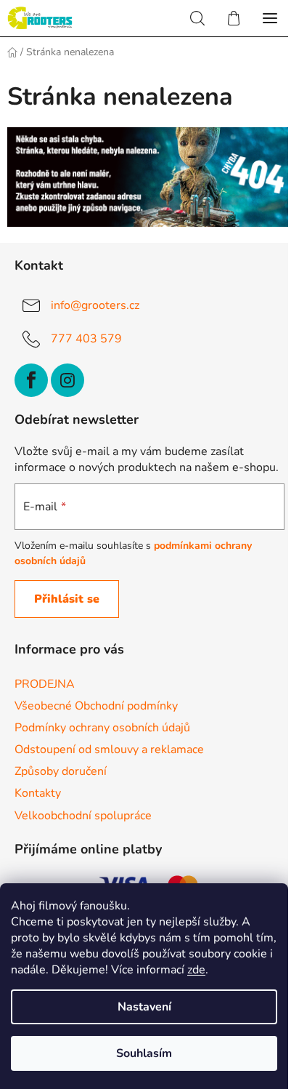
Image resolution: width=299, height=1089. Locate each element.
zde (196, 970)
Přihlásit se (66, 599)
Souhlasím (144, 1053)
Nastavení (144, 1007)
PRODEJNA (45, 684)
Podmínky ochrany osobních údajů (102, 728)
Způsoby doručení (61, 771)
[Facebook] (31, 380)
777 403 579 (86, 339)
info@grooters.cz (95, 305)
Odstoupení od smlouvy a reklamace (109, 750)
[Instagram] (67, 380)
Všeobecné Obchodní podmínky (96, 706)
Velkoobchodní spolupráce (83, 816)
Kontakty (38, 793)
